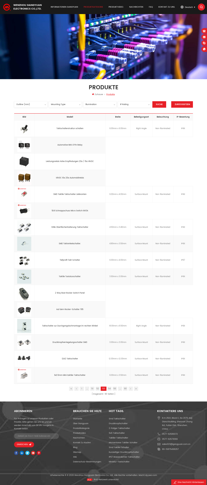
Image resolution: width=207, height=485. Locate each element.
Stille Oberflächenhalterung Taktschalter (69, 227)
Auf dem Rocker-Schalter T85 (69, 309)
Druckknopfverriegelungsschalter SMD (70, 342)
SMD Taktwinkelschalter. (70, 243)
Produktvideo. (116, 7)
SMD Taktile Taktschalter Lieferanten (69, 194)
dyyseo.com (151, 475)
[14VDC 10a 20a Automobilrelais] (24, 178)
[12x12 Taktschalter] (24, 358)
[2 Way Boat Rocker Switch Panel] (24, 293)
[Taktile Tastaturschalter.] (24, 276)
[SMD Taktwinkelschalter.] (24, 243)
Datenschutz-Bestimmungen (87, 461)
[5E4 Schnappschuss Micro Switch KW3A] (24, 210)
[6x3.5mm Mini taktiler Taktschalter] (24, 375)
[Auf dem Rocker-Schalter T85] (24, 309)
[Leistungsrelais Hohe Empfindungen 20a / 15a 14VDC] (24, 161)
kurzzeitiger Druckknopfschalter (124, 452)
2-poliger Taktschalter (119, 428)
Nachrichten (136, 7)
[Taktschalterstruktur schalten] (24, 128)
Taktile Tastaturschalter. (70, 276)
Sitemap (77, 452)
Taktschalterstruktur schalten (69, 128)
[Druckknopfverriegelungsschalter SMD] (24, 342)
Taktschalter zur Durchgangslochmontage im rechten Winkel (70, 325)
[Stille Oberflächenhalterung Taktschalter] (24, 227)
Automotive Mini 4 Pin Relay (69, 145)
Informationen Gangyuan (64, 7)
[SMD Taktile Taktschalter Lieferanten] (24, 194)
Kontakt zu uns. (166, 7)
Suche (159, 104)
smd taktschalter (117, 418)
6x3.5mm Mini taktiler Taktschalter (69, 375)
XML (75, 457)
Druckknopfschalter (118, 423)
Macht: (148, 475)
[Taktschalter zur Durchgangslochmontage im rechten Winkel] (24, 326)
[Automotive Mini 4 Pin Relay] (24, 145)
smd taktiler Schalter (119, 447)
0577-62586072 (170, 434)
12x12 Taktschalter (70, 358)
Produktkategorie (93, 7)
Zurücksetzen (182, 104)
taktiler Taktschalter (118, 437)
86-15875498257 (170, 449)
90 (125, 388)
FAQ (151, 7)
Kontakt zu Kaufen (82, 442)
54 (109, 388)
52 (97, 388)
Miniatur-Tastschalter (119, 461)
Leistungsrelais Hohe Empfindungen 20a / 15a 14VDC (70, 161)
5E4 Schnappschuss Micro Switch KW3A (70, 210)
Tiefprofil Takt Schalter (70, 260)
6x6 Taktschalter (117, 433)
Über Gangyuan (80, 423)
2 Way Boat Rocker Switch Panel (70, 293)
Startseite (77, 418)
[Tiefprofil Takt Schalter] (24, 260)
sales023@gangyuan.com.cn (176, 444)
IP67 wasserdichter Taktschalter (124, 457)
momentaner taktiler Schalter (123, 442)
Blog (75, 447)
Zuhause (99, 94)
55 (114, 388)
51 (92, 388)
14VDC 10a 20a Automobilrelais (70, 177)
